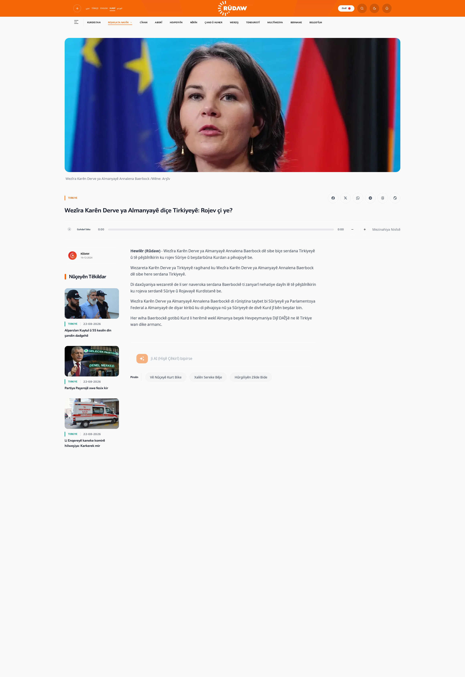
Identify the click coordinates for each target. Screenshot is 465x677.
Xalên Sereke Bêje (208, 377)
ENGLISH (104, 8)
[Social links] (77, 8)
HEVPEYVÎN (176, 22)
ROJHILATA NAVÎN (118, 22)
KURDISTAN (93, 22)
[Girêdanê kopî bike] (395, 198)
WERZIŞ (234, 22)
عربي (88, 8)
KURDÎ (112, 8)
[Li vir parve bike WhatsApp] (358, 198)
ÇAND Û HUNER (213, 22)
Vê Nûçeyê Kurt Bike (165, 377)
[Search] (362, 8)
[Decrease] (352, 229)
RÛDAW (85, 254)
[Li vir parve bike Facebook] (333, 198)
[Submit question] (142, 359)
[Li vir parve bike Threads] (382, 198)
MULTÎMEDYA (275, 22)
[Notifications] (387, 8)
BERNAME (296, 22)
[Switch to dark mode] (374, 8)
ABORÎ (158, 22)
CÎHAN (143, 22)
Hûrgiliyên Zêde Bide (251, 377)
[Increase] (365, 229)
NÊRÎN (193, 22)
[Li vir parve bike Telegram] (370, 198)
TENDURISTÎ (253, 22)
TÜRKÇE (95, 8)
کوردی (119, 8)
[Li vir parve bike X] (345, 198)
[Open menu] (76, 22)
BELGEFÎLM (316, 22)
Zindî (344, 8)
